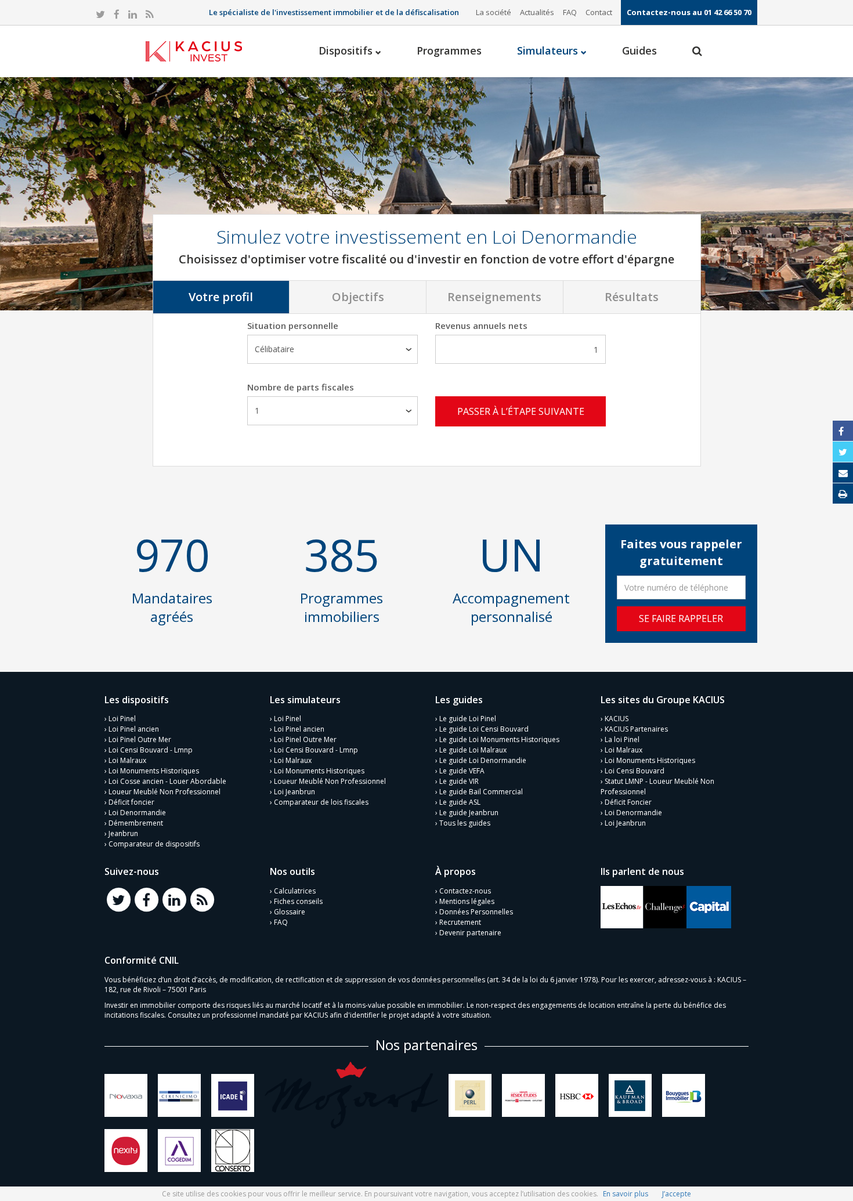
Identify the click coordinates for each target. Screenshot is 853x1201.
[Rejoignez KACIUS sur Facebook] (146, 899)
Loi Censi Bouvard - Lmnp (151, 750)
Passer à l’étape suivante (520, 411)
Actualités (537, 12)
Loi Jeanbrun (294, 792)
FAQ (570, 12)
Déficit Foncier (628, 802)
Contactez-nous (465, 891)
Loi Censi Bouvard (634, 771)
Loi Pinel (122, 719)
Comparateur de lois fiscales (321, 802)
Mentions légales (466, 901)
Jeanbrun (123, 833)
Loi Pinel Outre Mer (140, 739)
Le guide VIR (459, 781)
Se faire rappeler (681, 618)
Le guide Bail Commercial (481, 792)
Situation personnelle (292, 325)
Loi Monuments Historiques (154, 771)
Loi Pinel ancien (134, 729)
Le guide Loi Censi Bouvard (484, 729)
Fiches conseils (298, 901)
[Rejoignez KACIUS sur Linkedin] (174, 899)
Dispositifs (347, 50)
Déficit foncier (131, 802)
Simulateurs (549, 50)
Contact (598, 12)
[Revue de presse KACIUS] (622, 906)
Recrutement (460, 922)
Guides (639, 50)
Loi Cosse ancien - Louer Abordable (167, 781)
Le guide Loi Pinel (467, 719)
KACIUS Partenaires (636, 729)
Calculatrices (295, 891)
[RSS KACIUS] (149, 15)
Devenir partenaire (470, 933)
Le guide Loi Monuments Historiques (499, 739)
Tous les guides (464, 823)
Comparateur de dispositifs (154, 844)
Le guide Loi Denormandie (482, 760)
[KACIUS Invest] (194, 51)
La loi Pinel (622, 739)
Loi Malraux (127, 760)
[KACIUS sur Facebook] (117, 15)
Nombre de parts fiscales (300, 387)
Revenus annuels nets (481, 325)
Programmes (449, 50)
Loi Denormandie (137, 812)
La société (493, 12)
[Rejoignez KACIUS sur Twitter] (118, 899)
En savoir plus (625, 1194)
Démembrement (136, 823)
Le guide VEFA (462, 771)
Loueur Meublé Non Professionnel (165, 792)
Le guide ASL (459, 802)
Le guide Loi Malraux (473, 750)
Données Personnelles (476, 912)
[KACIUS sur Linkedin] (132, 15)
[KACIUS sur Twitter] (100, 15)
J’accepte (676, 1194)
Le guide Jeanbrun (468, 812)
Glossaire (289, 912)
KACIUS (616, 719)
